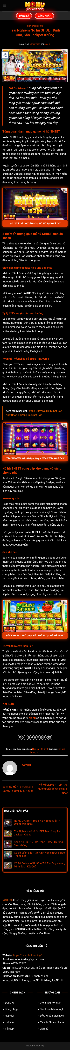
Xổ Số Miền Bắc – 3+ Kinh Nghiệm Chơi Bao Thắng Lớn (39, 854)
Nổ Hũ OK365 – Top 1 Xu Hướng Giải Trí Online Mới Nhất (53, 789)
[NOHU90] (35, 5)
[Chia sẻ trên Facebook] (26, 737)
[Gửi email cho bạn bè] (38, 737)
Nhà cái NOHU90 (35, 26)
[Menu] (4, 6)
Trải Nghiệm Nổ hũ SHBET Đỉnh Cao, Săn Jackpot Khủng (37, 833)
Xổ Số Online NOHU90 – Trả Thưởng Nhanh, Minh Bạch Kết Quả (39, 865)
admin (47, 44)
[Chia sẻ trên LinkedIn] (49, 737)
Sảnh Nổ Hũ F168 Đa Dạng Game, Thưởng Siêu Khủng (38, 843)
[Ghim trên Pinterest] (44, 737)
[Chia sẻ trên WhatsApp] (20, 737)
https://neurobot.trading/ (27, 955)
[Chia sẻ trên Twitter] (32, 737)
